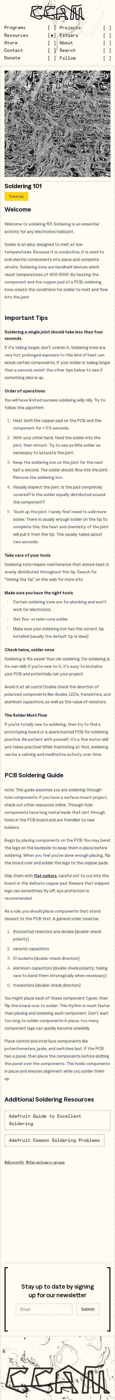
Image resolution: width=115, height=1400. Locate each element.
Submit (88, 1309)
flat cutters (45, 875)
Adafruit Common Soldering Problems (54, 1140)
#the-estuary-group (45, 1162)
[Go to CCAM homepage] (57, 12)
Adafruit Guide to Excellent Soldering (45, 1120)
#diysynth (14, 1162)
